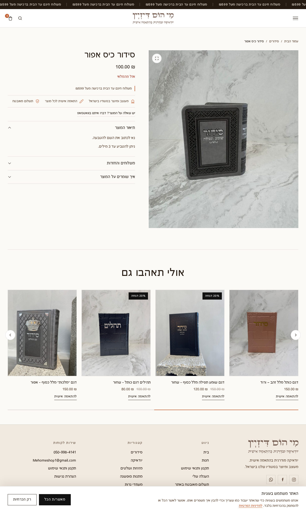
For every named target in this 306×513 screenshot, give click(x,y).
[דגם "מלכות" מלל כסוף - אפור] (42, 333)
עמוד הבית (291, 41)
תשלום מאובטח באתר (192, 484)
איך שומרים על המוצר (117, 177)
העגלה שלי (200, 476)
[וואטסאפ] (270, 479)
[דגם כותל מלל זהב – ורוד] (263, 333)
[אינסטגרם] (293, 479)
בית (206, 452)
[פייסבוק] (282, 479)
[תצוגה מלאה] (157, 58)
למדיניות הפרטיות (250, 505)
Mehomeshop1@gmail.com (54, 460)
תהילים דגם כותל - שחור (132, 382)
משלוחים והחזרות (121, 163)
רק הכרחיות (22, 499)
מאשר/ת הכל (54, 499)
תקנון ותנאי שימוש (195, 468)
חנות (205, 460)
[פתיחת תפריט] (295, 18)
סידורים (274, 41)
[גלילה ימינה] (296, 335)
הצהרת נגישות (65, 476)
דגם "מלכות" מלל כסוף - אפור (54, 382)
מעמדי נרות (133, 484)
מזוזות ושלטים (131, 468)
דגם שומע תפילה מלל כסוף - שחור (197, 382)
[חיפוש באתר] (20, 18)
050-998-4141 (65, 452)
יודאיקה (136, 460)
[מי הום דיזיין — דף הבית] (153, 18)
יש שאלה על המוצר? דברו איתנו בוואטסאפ (106, 113)
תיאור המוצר (125, 128)
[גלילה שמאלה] (10, 335)
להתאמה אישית (287, 396)
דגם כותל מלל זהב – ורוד (279, 382)
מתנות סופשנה (131, 476)
